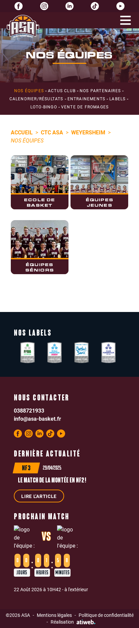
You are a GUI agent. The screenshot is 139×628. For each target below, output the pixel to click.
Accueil (22, 132)
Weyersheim (88, 132)
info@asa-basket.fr (37, 418)
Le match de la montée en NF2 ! (52, 480)
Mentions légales (54, 615)
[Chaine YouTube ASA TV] (120, 6)
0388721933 (29, 410)
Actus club (62, 90)
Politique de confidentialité (106, 615)
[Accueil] (23, 26)
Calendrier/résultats (36, 98)
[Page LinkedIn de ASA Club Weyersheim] (69, 6)
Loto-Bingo (43, 106)
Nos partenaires (100, 90)
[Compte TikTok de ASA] (95, 6)
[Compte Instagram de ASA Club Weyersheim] (44, 6)
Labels (117, 98)
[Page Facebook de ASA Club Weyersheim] (19, 6)
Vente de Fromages (85, 106)
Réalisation (62, 622)
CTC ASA (52, 132)
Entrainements (86, 98)
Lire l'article (39, 496)
